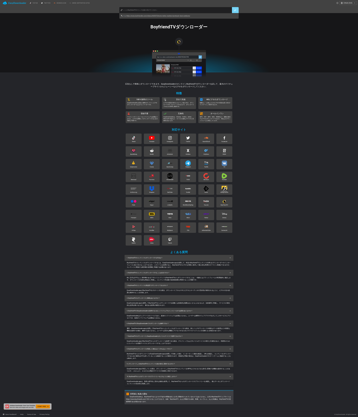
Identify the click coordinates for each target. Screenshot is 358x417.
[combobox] (348, 3)
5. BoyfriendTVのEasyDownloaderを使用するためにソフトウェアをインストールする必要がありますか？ (160, 311)
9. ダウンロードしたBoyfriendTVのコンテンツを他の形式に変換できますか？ (151, 364)
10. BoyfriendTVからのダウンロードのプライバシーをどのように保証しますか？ (152, 376)
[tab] (14, 3)
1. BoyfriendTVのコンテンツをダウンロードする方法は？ (144, 258)
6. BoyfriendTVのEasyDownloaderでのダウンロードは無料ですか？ (148, 323)
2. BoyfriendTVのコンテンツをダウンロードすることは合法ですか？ (148, 273)
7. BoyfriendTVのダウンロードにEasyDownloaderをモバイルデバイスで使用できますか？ (155, 336)
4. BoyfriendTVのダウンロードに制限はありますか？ (143, 298)
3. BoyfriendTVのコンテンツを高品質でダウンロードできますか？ (147, 285)
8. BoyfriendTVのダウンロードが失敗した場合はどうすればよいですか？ (149, 349)
